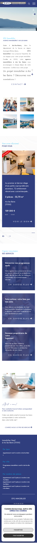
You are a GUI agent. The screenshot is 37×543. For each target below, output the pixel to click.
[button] (3, 236)
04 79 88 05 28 (18, 504)
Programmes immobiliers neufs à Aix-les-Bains (16, 466)
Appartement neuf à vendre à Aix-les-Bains (16, 454)
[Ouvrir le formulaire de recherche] (29, 3)
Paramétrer (18, 530)
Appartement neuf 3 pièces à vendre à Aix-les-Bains (16, 483)
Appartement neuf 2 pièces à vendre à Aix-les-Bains (16, 479)
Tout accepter (18, 535)
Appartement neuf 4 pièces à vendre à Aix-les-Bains (16, 487)
